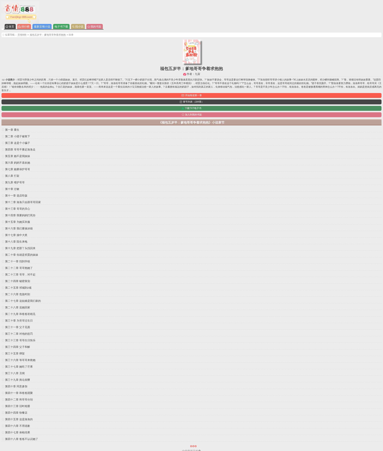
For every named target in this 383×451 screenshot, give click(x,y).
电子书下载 (61, 26)
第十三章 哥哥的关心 (17, 208)
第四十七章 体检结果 (17, 432)
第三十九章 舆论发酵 (17, 379)
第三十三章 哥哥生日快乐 (20, 340)
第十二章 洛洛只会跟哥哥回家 (23, 202)
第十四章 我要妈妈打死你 (20, 215)
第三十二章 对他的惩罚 (19, 333)
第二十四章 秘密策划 (17, 281)
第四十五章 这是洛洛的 (19, 419)
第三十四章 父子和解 (17, 346)
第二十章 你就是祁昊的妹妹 (21, 254)
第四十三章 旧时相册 (17, 406)
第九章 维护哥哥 (15, 182)
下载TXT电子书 (193, 108)
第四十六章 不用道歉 (17, 425)
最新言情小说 (42, 26)
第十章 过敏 (12, 189)
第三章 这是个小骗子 (17, 142)
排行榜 (25, 26)
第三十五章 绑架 (15, 353)
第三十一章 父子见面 (17, 327)
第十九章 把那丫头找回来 (20, 248)
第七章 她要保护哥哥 (17, 169)
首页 (11, 26)
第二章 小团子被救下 (17, 136)
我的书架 (96, 26)
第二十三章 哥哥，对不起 (20, 274)
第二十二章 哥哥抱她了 (19, 267)
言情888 (22, 34)
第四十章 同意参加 (16, 386)
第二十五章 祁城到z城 (18, 287)
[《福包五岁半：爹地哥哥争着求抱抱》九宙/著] (191, 62)
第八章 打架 (12, 175)
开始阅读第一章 (193, 95)
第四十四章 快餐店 (16, 412)
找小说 (79, 26)
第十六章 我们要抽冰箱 (19, 228)
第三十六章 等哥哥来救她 (20, 360)
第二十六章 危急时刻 (17, 294)
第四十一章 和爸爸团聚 (19, 392)
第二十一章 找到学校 (17, 261)
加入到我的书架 (193, 114)
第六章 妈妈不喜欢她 (17, 162)
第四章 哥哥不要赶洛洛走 (20, 149)
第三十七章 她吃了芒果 (19, 366)
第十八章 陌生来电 (16, 241)
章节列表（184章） (193, 101)
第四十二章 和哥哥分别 (19, 399)
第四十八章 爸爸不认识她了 (21, 439)
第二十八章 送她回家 (17, 307)
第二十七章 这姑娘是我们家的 (23, 300)
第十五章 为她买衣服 (17, 221)
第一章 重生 (12, 129)
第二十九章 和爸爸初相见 (20, 314)
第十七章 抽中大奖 (16, 235)
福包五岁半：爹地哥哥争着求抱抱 (48, 34)
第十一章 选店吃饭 (16, 195)
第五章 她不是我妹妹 (17, 156)
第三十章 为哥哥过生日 (19, 320)
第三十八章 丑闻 (15, 373)
